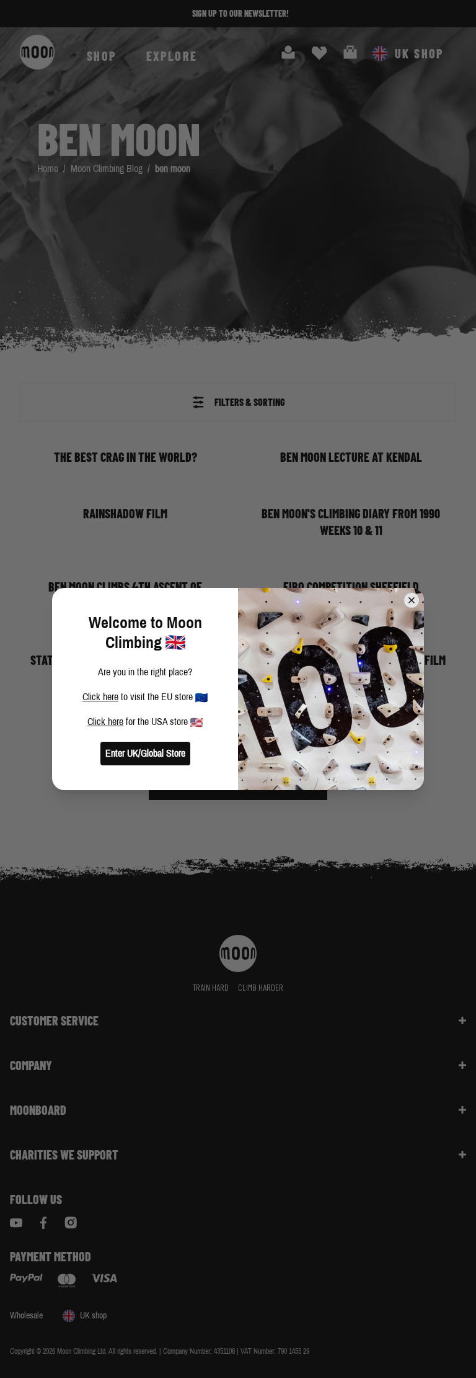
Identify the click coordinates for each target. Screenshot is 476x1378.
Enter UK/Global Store (145, 753)
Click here (100, 696)
